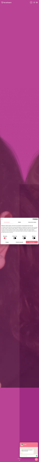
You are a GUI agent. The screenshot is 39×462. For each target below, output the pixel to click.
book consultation (31, 2)
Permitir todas (31, 242)
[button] (37, 443)
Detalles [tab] (19, 222)
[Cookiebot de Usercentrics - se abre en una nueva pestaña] (33, 219)
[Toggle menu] (37, 2)
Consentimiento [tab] (7, 222)
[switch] (14, 238)
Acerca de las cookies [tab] (32, 222)
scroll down (19, 458)
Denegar (7, 242)
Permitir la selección (19, 242)
